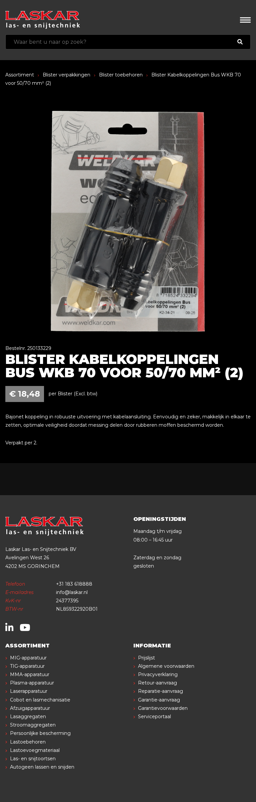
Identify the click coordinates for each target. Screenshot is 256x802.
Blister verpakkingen (66, 75)
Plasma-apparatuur (32, 683)
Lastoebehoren (28, 742)
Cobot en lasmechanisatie (40, 700)
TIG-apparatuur (27, 666)
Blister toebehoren (121, 75)
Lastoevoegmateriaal (35, 750)
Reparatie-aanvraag (160, 691)
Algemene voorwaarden (166, 666)
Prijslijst (146, 658)
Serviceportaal (154, 717)
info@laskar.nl (72, 592)
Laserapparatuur (28, 691)
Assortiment (19, 75)
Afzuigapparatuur (30, 708)
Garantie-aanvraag (159, 700)
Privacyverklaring (158, 674)
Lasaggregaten (28, 717)
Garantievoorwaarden (163, 708)
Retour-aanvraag (157, 683)
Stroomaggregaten (33, 725)
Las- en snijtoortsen (33, 759)
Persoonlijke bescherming (40, 733)
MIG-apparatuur (28, 658)
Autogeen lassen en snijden (42, 767)
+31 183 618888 (74, 584)
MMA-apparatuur (29, 674)
